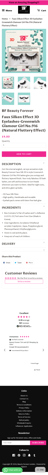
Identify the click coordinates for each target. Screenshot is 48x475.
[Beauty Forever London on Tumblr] (34, 456)
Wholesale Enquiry (24, 423)
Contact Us (24, 399)
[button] (5, 350)
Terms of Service (24, 417)
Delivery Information (24, 411)
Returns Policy (24, 414)
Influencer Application (24, 426)
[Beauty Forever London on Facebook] (13, 456)
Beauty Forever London (26, 464)
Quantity (6, 141)
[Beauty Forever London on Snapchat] (29, 456)
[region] (24, 350)
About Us (24, 396)
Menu (8, 10)
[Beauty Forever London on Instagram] (24, 456)
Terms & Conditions (24, 405)
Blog (24, 402)
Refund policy (24, 420)
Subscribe (38, 443)
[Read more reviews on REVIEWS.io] (24, 326)
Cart (43, 10)
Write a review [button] (24, 281)
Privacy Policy (24, 408)
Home (5, 19)
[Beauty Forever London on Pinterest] (19, 456)
